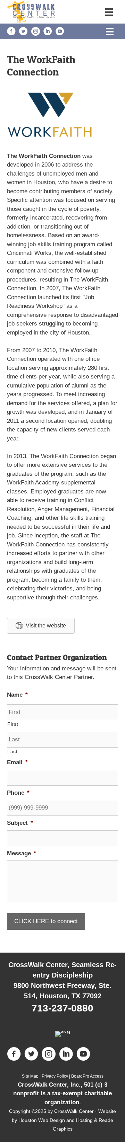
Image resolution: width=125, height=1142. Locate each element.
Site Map (30, 1076)
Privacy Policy (55, 1076)
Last (12, 751)
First (12, 724)
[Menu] (109, 12)
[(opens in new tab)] (50, 136)
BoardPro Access (87, 1076)
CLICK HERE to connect (46, 921)
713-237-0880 (62, 1008)
